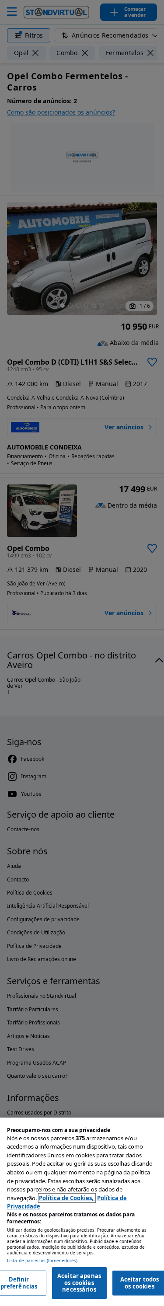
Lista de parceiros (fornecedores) (42, 1261)
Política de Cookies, (67, 1198)
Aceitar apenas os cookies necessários (79, 1282)
